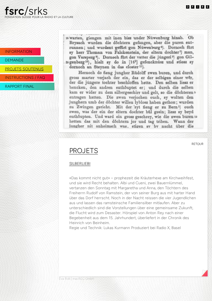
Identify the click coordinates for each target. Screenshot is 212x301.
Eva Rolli (64, 279)
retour (197, 144)
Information (18, 51)
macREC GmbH (83, 279)
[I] (197, 7)
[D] (187, 7)
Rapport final (19, 86)
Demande (14, 60)
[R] (202, 7)
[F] (192, 7)
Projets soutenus (24, 69)
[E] (207, 7)
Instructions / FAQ (25, 77)
